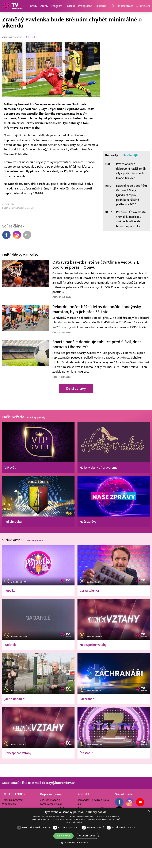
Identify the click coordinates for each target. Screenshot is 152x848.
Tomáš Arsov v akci (51, 804)
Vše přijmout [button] (63, 836)
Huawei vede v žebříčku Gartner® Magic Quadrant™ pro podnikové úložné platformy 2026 (131, 195)
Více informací (79, 822)
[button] (75, 842)
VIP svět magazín (50, 800)
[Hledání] (113, 6)
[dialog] (76, 828)
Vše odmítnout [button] (87, 836)
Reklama (100, 6)
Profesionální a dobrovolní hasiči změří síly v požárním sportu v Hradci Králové (131, 171)
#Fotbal (30, 37)
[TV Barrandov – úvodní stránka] (12, 6)
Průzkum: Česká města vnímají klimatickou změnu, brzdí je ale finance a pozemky (131, 219)
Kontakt (83, 794)
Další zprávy (76, 388)
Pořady (32, 6)
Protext (70, 6)
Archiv (44, 6)
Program (56, 6)
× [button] (149, 811)
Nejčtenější (130, 155)
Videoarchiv (9, 804)
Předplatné (85, 6)
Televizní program (12, 800)
